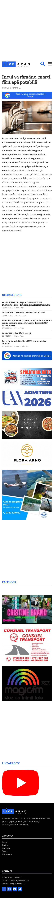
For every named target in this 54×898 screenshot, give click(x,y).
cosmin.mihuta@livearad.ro (15, 880)
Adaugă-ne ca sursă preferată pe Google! (31, 95)
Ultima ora (7, 854)
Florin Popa (19, 308)
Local (4, 842)
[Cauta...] (42, 63)
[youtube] (15, 890)
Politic (5, 845)
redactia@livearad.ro (12, 877)
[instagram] (9, 890)
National (6, 848)
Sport (4, 851)
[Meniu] (50, 63)
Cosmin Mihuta (21, 346)
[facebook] (4, 890)
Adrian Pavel (20, 316)
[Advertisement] (27, 30)
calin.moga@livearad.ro (13, 883)
